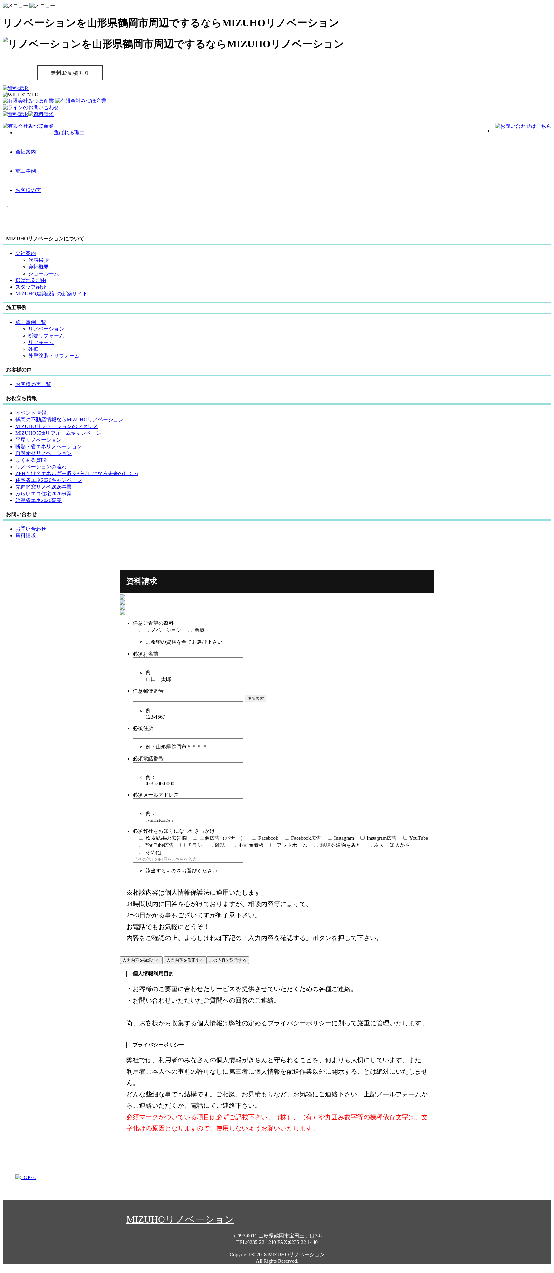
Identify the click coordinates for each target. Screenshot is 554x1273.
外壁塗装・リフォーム (54, 356)
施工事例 (25, 171)
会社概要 (38, 266)
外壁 (33, 349)
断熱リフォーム (46, 335)
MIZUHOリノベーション (180, 1219)
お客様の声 (28, 190)
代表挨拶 (38, 260)
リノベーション (46, 329)
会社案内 (25, 151)
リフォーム (41, 342)
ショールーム (43, 273)
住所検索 (255, 698)
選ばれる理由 (69, 132)
